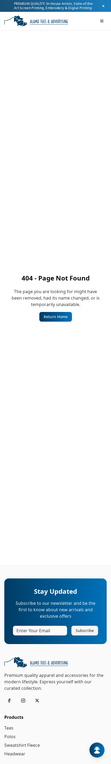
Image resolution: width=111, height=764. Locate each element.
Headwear (14, 754)
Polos (10, 737)
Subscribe (85, 630)
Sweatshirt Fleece (22, 745)
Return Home (56, 316)
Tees (8, 728)
